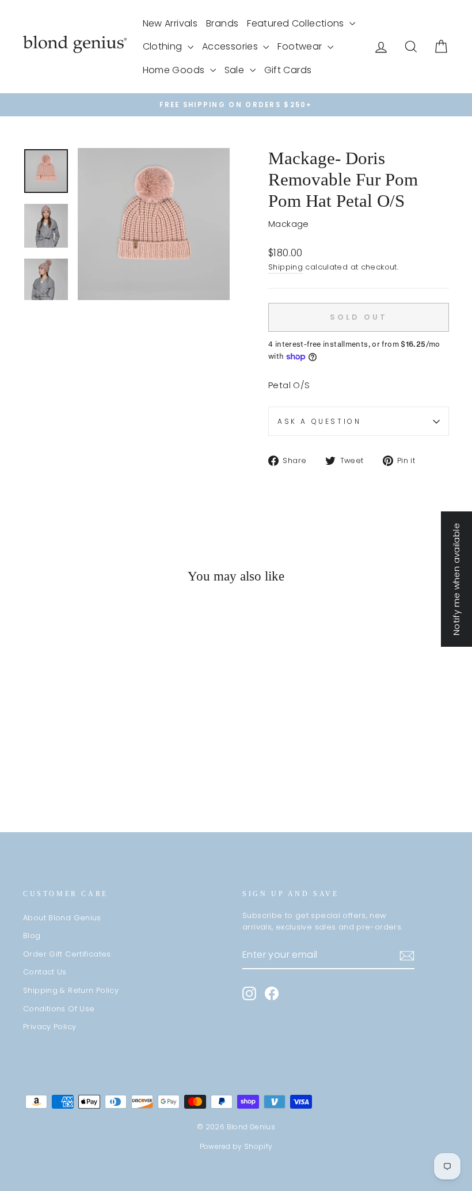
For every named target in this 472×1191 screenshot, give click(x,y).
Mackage (288, 224)
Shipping (285, 267)
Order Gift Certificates (67, 954)
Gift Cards (288, 70)
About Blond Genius (62, 918)
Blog (32, 935)
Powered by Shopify (236, 1146)
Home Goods (175, 70)
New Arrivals (170, 23)
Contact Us (45, 972)
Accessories (231, 46)
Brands (222, 23)
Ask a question (319, 421)
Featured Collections (297, 23)
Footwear (300, 46)
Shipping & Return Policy (71, 990)
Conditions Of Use (58, 1009)
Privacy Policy (49, 1026)
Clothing (164, 46)
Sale (235, 70)
